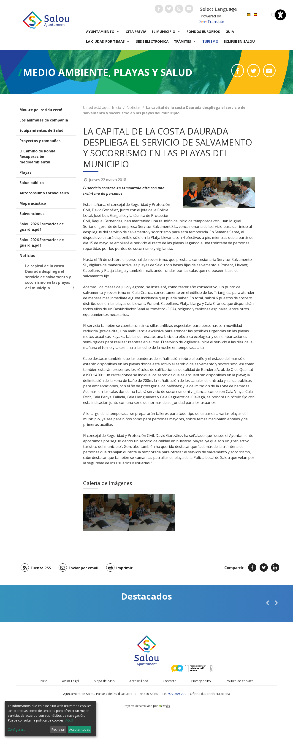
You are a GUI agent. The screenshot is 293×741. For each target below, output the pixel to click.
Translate (215, 21)
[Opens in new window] (237, 70)
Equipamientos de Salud (41, 130)
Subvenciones (31, 213)
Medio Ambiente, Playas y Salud (107, 72)
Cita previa (136, 31)
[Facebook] (252, 567)
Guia (229, 31)
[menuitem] (249, 14)
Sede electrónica (152, 41)
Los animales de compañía (43, 120)
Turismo (210, 41)
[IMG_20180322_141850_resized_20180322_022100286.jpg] (152, 512)
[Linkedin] (275, 567)
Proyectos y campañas (39, 140)
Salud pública (31, 182)
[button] (267, 603)
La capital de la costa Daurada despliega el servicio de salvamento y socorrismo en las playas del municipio (48, 276)
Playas (25, 172)
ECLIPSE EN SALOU (239, 41)
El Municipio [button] (164, 31)
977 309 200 (177, 693)
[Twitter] (264, 567)
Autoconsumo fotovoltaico (44, 193)
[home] (46, 19)
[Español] (255, 14)
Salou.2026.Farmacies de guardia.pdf (41, 226)
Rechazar (58, 729)
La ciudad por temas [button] (106, 41)
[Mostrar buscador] (273, 14)
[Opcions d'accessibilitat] (280, 15)
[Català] (248, 14)
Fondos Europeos (203, 31)
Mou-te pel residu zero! (40, 109)
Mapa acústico (32, 203)
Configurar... (16, 729)
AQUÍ (69, 720)
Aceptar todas (79, 729)
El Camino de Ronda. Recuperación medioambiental (37, 157)
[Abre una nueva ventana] (159, 9)
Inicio (116, 107)
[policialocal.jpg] (106, 512)
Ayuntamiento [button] (100, 31)
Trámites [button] (183, 41)
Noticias (27, 255)
